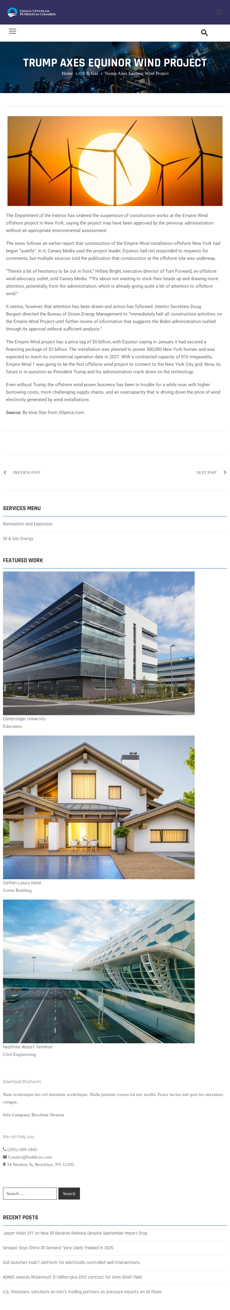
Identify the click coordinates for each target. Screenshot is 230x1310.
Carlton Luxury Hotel (22, 883)
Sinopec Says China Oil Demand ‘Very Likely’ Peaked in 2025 (58, 1248)
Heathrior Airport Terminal (27, 1047)
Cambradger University (24, 719)
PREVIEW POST (26, 472)
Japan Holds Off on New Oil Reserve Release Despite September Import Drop (75, 1233)
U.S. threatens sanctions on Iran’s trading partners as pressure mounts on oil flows (82, 1292)
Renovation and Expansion (28, 524)
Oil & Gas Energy (18, 539)
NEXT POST (206, 472)
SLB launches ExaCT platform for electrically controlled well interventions (71, 1262)
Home (67, 73)
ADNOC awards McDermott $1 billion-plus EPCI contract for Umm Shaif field (72, 1277)
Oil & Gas (88, 73)
